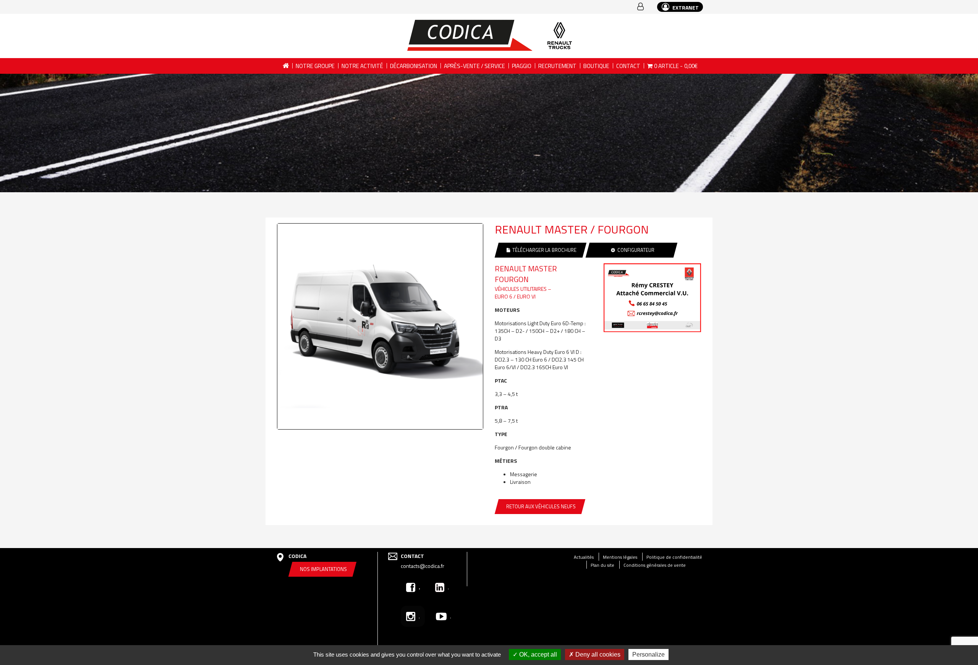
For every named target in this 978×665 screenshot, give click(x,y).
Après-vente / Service (474, 66)
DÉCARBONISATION (413, 66)
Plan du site (602, 565)
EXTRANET (685, 7)
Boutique (596, 66)
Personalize (648, 654)
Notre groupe (315, 66)
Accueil (285, 65)
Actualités (584, 557)
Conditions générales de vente (654, 565)
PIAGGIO (521, 66)
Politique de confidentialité (674, 557)
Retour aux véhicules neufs (541, 506)
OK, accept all (537, 654)
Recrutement (557, 66)
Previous (266, 326)
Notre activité (362, 66)
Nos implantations (323, 569)
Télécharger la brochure (543, 250)
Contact (628, 66)
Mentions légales (620, 557)
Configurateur (634, 250)
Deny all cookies (597, 654)
